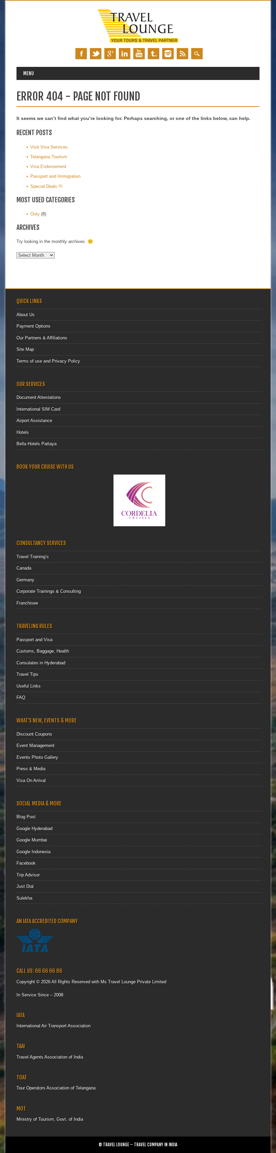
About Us (25, 314)
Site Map (25, 349)
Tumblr (153, 53)
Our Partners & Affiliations (41, 337)
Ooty (35, 213)
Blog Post (26, 816)
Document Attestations (38, 397)
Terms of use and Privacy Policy (48, 361)
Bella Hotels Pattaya (36, 443)
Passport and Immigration (55, 176)
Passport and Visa (34, 639)
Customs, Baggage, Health (42, 651)
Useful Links (28, 686)
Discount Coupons (34, 734)
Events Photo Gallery (37, 757)
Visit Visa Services (49, 147)
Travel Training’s (32, 556)
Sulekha (24, 898)
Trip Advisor (28, 874)
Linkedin (124, 53)
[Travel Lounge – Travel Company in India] (138, 41)
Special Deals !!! (46, 186)
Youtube (139, 53)
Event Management (35, 745)
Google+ (110, 53)
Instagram (168, 53)
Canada (23, 568)
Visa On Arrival (31, 780)
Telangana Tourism (48, 156)
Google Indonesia (33, 851)
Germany (25, 579)
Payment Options (33, 326)
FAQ (20, 697)
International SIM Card (38, 409)
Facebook (81, 53)
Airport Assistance (34, 420)
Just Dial (25, 886)
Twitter (95, 53)
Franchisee (27, 603)
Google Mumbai (31, 839)
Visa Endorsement (48, 166)
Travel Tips (27, 674)
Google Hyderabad (34, 828)
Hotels (22, 432)
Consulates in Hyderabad (40, 662)
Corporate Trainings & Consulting (48, 591)
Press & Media (30, 768)
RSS (182, 53)
